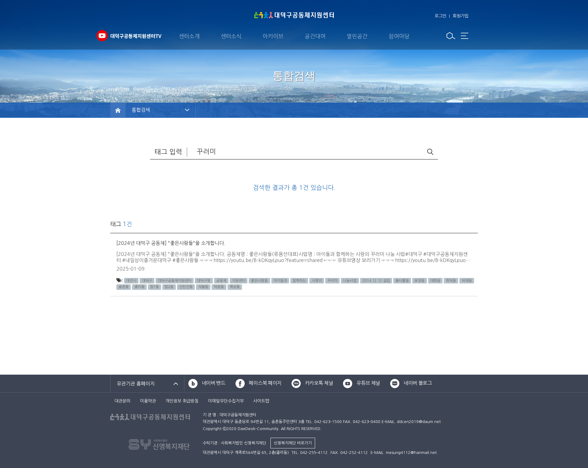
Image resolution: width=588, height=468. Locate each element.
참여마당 (399, 36)
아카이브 (273, 36)
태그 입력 (168, 151)
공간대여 (315, 36)
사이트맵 (261, 401)
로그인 (441, 16)
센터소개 (189, 36)
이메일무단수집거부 (226, 401)
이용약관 (148, 401)
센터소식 (231, 36)
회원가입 (461, 16)
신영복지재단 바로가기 (293, 443)
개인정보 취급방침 (181, 401)
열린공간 (357, 36)
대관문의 (122, 401)
